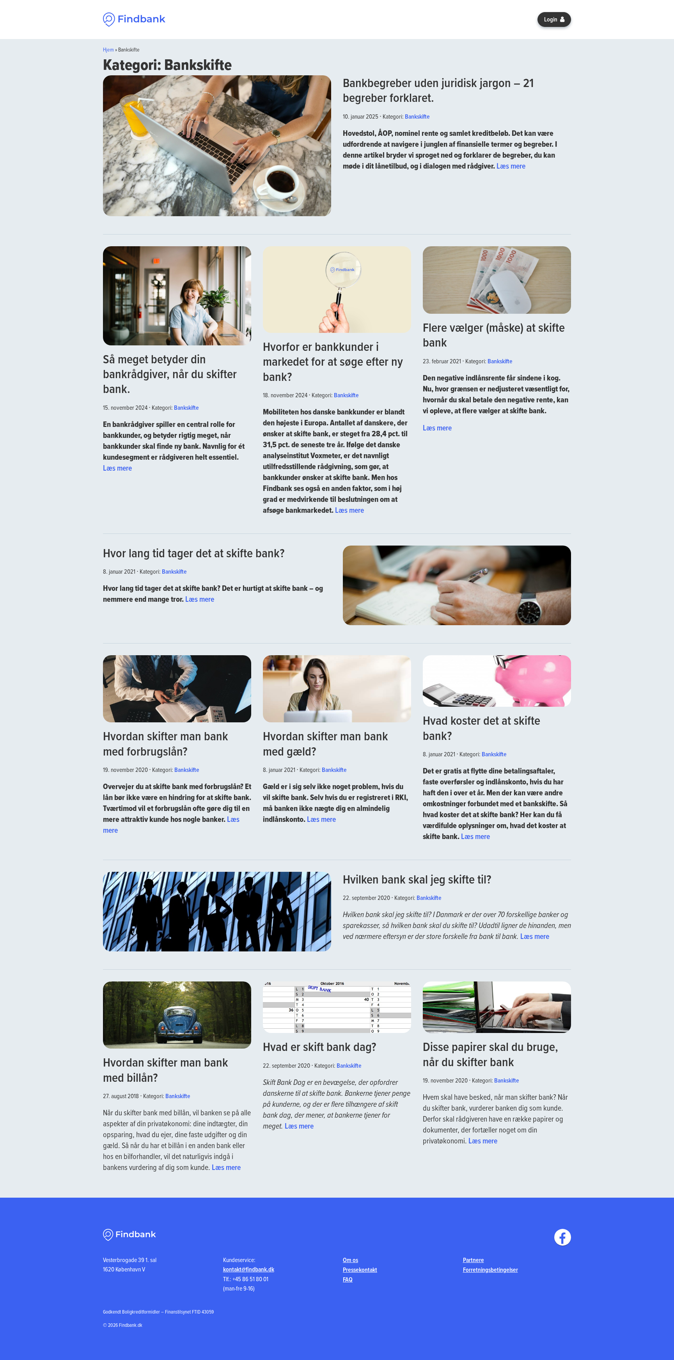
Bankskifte (417, 116)
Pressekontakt (360, 1269)
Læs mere (511, 165)
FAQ (348, 1279)
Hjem (108, 49)
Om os (350, 1259)
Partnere (473, 1259)
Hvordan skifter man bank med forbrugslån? (165, 743)
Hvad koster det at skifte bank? (481, 727)
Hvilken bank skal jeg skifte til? (417, 879)
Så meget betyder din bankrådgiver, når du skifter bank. (170, 374)
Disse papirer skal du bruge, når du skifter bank (490, 1054)
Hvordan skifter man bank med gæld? (325, 743)
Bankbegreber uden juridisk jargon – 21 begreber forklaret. (438, 90)
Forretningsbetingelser (490, 1269)
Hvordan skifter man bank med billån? (165, 1069)
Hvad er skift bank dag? (319, 1046)
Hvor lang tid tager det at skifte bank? (193, 553)
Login (551, 19)
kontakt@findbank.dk (248, 1269)
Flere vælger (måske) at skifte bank (494, 334)
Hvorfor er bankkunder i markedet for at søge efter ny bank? (333, 361)
